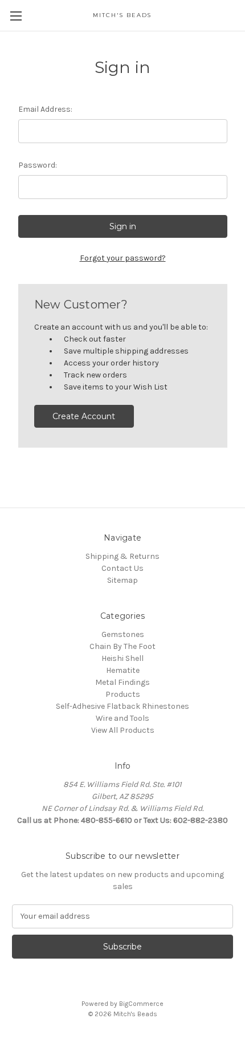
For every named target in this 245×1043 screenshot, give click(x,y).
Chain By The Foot (122, 646)
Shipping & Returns (122, 556)
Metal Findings (122, 682)
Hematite (123, 670)
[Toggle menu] (15, 15)
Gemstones (122, 634)
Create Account (83, 416)
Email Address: (45, 109)
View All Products (122, 730)
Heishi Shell (122, 658)
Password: (37, 165)
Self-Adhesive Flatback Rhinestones (122, 706)
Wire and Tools (122, 718)
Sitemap (122, 580)
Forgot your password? (123, 258)
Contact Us (122, 568)
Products (122, 694)
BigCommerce (141, 1004)
